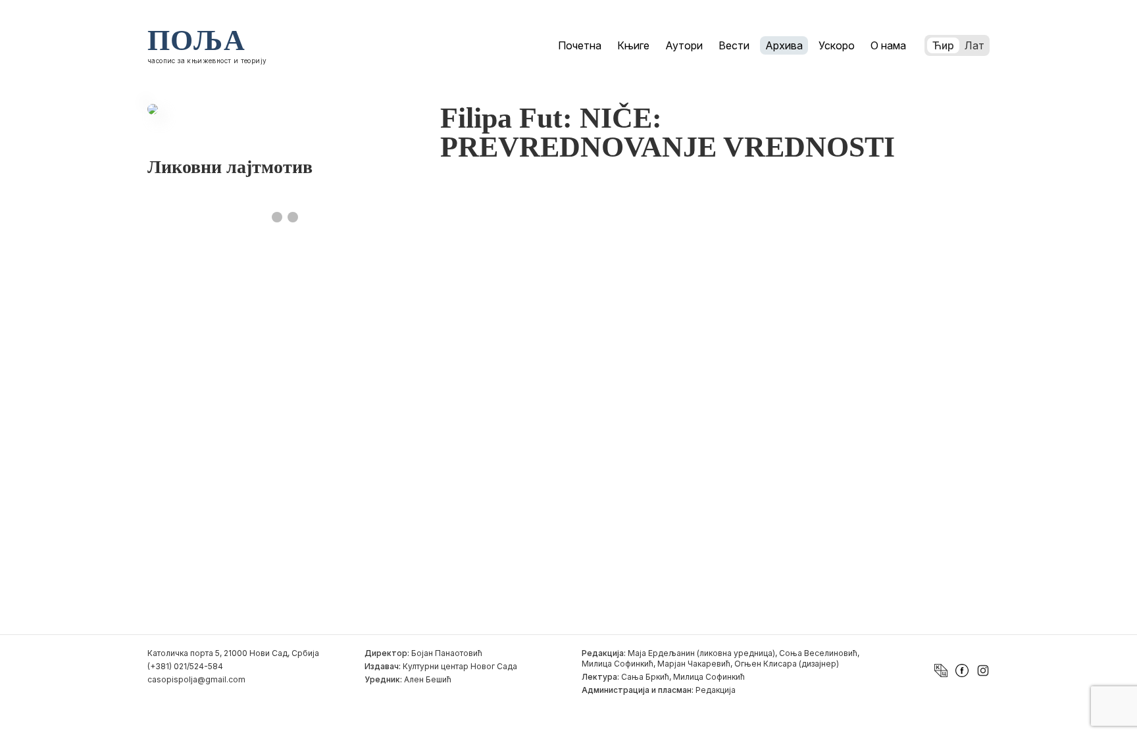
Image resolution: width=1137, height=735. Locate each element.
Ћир (943, 45)
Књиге (633, 45)
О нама (888, 45)
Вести (734, 45)
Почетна (579, 45)
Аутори (684, 45)
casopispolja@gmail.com (196, 679)
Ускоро (837, 45)
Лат (974, 45)
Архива (784, 45)
